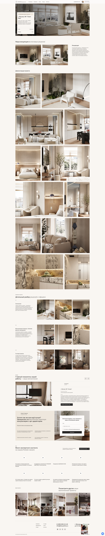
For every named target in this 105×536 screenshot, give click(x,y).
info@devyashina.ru (62, 526)
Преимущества (38, 525)
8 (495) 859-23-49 (77, 1)
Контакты (47, 1)
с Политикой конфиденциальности (74, 429)
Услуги (40, 1)
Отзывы (43, 1)
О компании (30, 1)
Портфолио (35, 1)
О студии (44, 523)
